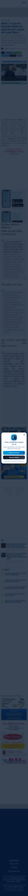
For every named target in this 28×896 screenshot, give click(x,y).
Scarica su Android (14, 452)
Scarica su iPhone (14, 457)
